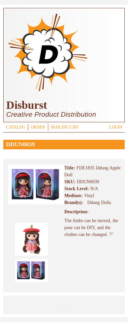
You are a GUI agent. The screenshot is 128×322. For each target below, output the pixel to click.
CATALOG (15, 127)
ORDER (38, 127)
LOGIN (115, 127)
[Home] (48, 92)
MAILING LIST (65, 127)
